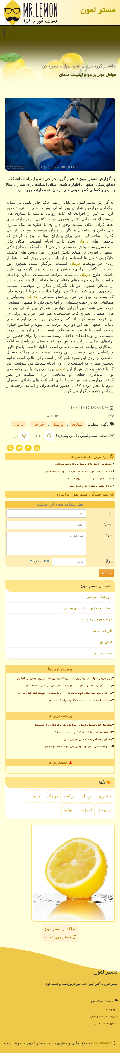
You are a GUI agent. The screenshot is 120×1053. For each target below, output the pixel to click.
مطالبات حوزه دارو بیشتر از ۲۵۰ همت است (87, 478)
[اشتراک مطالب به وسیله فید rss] (10, 448)
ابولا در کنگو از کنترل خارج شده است (91, 486)
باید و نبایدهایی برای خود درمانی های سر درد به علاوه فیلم (79, 471)
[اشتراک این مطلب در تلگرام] (37, 448)
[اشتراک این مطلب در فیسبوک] (28, 448)
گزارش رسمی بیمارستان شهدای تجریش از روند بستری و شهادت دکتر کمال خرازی (65, 693)
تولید (68, 809)
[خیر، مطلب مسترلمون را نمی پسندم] (24, 436)
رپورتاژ (104, 809)
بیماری (77, 424)
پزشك (58, 424)
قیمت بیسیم (103, 653)
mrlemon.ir (103, 1043)
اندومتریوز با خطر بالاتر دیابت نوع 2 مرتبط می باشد (83, 464)
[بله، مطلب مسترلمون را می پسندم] (49, 436)
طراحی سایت (102, 630)
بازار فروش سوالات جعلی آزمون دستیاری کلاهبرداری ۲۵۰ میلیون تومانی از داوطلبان (64, 678)
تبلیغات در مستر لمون (103, 1016)
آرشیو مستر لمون (106, 1023)
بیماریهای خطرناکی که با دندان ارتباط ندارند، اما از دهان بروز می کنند (73, 725)
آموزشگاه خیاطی (99, 597)
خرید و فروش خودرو (97, 619)
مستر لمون (98, 9)
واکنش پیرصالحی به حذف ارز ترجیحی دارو (88, 739)
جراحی (38, 424)
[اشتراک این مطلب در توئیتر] (19, 448)
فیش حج (106, 642)
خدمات (32, 297)
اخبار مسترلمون (57, 929)
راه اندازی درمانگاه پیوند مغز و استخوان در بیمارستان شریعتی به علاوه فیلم (69, 685)
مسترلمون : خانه (58, 937)
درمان (83, 241)
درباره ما (111, 1009)
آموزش (85, 809)
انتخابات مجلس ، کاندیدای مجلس (87, 608)
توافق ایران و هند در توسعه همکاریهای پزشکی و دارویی (79, 700)
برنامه (69, 796)
